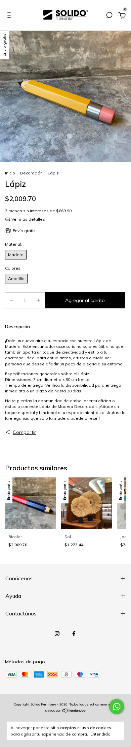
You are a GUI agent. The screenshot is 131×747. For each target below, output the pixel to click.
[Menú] (10, 16)
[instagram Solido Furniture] (57, 633)
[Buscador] (109, 16)
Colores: (22, 268)
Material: (21, 244)
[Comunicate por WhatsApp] (116, 706)
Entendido (100, 734)
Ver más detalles (27, 219)
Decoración (31, 172)
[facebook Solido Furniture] (74, 633)
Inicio (10, 172)
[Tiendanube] (66, 711)
